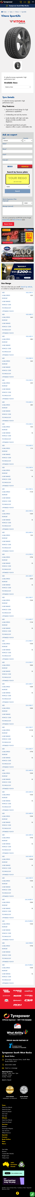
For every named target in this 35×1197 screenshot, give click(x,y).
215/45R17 (29, 619)
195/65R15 (29, 424)
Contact (4, 1137)
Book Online (6, 1139)
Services (5, 1124)
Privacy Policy (6, 219)
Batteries (4, 1126)
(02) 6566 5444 (10, 1065)
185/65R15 (29, 336)
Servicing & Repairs (7, 1128)
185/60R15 (29, 314)
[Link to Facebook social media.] (17, 1193)
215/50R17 (29, 641)
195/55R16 (29, 467)
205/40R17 (29, 576)
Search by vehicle (26, 287)
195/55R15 (29, 380)
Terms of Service (17, 219)
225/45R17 (29, 684)
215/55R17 (29, 662)
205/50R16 (29, 489)
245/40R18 (29, 835)
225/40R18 (29, 770)
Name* (5, 144)
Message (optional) (8, 206)
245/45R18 (29, 856)
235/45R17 (29, 749)
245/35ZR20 (29, 965)
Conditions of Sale (21, 1187)
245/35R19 (29, 878)
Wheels (4, 1118)
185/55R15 (29, 292)
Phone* (5, 149)
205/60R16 (29, 532)
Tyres (4, 1105)
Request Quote (8, 224)
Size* (4, 138)
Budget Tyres (5, 1156)
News (4, 1144)
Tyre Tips (4, 1116)
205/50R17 (29, 597)
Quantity (25, 138)
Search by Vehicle (7, 1107)
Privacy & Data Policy (12, 1187)
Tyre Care (4, 1114)
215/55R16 (29, 554)
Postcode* (5, 160)
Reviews (4, 1151)
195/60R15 (29, 402)
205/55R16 (29, 511)
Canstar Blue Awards (8, 1153)
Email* (4, 154)
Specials (5, 1135)
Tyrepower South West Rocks (19, 6)
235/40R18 (29, 813)
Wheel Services (6, 1133)
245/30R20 (29, 943)
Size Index (5, 1149)
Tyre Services (5, 1131)
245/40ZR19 (29, 899)
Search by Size (6, 1109)
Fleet (3, 1141)
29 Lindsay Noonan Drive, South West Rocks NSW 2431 (17, 1060)
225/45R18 (29, 792)
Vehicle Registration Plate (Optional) (9, 200)
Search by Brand (6, 1111)
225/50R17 (29, 705)
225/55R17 (29, 727)
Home (4, 12)
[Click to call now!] (20, 2)
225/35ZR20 (29, 921)
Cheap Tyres (5, 1158)
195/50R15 (29, 358)
